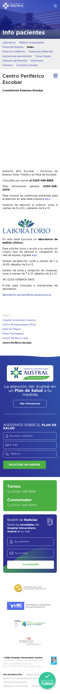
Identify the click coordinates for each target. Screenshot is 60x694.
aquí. (35, 255)
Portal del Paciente (12, 47)
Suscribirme (31, 564)
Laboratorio (9, 43)
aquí (47, 199)
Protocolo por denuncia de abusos (21, 678)
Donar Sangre (43, 56)
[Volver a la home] (13, 7)
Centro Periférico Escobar (17, 343)
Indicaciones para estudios (17, 56)
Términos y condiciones (15, 686)
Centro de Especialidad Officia (19, 325)
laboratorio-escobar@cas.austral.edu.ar (26, 295)
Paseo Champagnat (13, 334)
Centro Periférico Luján (15, 338)
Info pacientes (23, 33)
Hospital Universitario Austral (19, 320)
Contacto (7, 65)
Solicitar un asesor (24, 464)
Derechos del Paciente (14, 61)
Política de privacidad (15, 682)
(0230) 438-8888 (23, 491)
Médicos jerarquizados (31, 43)
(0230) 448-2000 (23, 505)
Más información (30, 403)
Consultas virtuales (27, 65)
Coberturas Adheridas (40, 52)
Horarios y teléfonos (13, 52)
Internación (37, 61)
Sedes (30, 47)
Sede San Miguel (11, 329)
